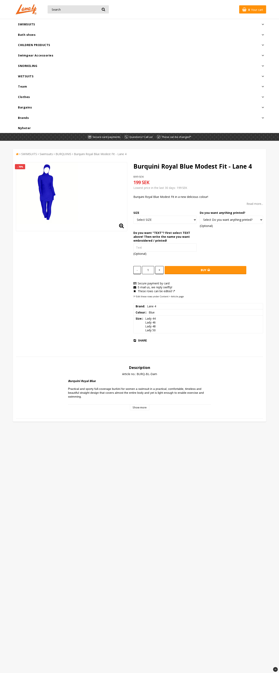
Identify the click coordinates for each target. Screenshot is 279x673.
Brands (23, 118)
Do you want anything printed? (222, 213)
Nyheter (24, 128)
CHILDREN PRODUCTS (34, 45)
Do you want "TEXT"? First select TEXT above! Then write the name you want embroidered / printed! (161, 236)
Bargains (25, 107)
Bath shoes (27, 35)
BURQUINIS (63, 154)
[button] (252, 9)
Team (22, 86)
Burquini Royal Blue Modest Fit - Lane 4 (100, 154)
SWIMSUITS (26, 24)
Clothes (24, 97)
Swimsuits (46, 154)
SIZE (136, 213)
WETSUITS (25, 76)
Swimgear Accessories (35, 55)
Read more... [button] (255, 204)
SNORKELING (27, 66)
